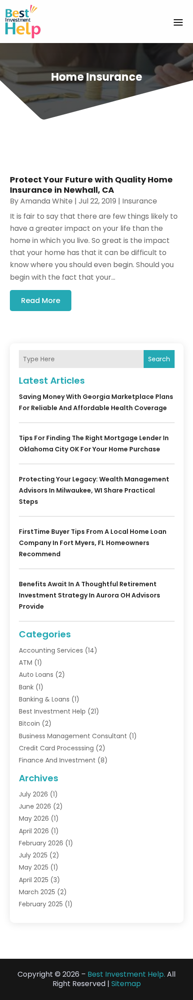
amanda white (46, 201)
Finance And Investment (57, 760)
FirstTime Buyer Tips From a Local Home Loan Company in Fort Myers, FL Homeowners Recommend (93, 542)
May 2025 (33, 867)
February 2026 (41, 843)
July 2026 (33, 794)
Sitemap (126, 983)
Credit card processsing (56, 748)
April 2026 (34, 831)
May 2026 (34, 818)
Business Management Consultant (73, 736)
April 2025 (33, 879)
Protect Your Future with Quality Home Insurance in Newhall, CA (91, 184)
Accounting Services (51, 650)
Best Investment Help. (126, 974)
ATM (25, 662)
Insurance (139, 201)
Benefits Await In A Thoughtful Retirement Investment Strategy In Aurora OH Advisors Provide (89, 595)
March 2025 (37, 891)
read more (40, 300)
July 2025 (33, 855)
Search (159, 359)
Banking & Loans (44, 699)
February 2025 (41, 904)
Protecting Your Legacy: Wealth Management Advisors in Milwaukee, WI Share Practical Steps (94, 490)
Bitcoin (29, 723)
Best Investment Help (52, 711)
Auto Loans (36, 674)
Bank (26, 687)
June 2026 (35, 806)
